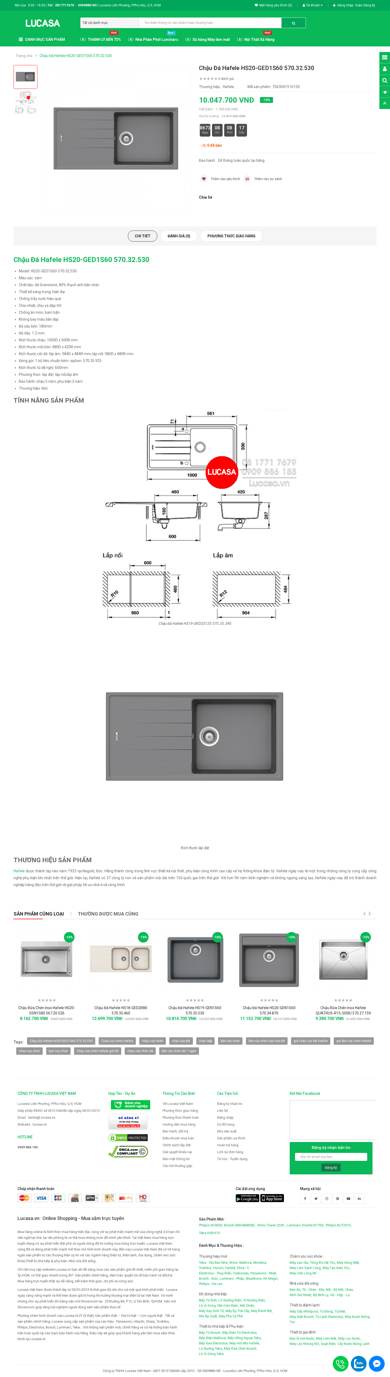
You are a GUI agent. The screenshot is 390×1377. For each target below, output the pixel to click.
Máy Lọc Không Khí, (305, 1344)
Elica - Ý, (243, 1268)
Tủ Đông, (327, 1311)
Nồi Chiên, (247, 1306)
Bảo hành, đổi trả (175, 1131)
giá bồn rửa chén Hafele (353, 1041)
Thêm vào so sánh (267, 179)
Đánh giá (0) (179, 236)
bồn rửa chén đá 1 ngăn (179, 1051)
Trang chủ (24, 56)
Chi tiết (142, 236)
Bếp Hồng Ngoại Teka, (245, 1338)
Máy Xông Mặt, (348, 1263)
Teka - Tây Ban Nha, (213, 1263)
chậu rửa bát (181, 1041)
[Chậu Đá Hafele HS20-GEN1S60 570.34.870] (269, 960)
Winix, (233, 1263)
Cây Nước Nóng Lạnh (353, 1344)
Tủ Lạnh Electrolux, (329, 1317)
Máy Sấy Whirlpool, (304, 1311)
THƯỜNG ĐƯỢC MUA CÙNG (108, 914)
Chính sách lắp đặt (177, 1145)
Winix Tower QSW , (271, 1225)
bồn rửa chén (230, 1041)
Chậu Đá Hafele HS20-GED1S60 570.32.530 (76, 56)
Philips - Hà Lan (210, 1284)
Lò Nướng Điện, (230, 1300)
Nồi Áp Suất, (208, 1316)
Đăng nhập (345, 5)
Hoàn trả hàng (228, 1145)
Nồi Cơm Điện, (228, 1306)
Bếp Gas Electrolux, (213, 1343)
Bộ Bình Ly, (321, 1295)
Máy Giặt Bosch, (302, 1317)
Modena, (260, 1263)
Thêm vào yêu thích (225, 179)
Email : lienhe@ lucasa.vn (36, 1117)
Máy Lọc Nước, (349, 1338)
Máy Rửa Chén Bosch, (240, 1348)
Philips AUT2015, (339, 1225)
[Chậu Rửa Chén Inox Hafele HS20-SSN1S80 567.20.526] (47, 960)
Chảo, (349, 1290)
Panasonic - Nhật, (263, 1273)
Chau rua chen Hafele (117, 1041)
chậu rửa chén (152, 1041)
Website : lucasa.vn (32, 1124)
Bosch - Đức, (209, 1278)
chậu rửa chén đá (140, 1051)
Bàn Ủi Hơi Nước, (302, 1338)
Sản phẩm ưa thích (231, 1138)
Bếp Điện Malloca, (213, 1338)
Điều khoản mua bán (178, 1138)
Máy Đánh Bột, (262, 1311)
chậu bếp (205, 1041)
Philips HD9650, (211, 1225)
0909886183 (88, 5)
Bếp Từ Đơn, (208, 1300)
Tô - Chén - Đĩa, (313, 1290)
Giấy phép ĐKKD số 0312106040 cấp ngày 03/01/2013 (59, 1111)
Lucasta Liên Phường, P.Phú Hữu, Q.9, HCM (49, 1104)
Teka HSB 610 (209, 1233)
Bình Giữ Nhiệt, (301, 1295)
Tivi (292, 1322)
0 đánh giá (226, 79)
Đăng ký (369, 5)
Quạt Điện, (328, 1344)
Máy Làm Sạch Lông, (306, 1268)
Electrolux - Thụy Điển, (215, 1273)
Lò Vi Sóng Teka (211, 1354)
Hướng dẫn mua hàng (179, 1124)
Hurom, (218, 1268)
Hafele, (230, 1268)
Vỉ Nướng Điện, (254, 1300)
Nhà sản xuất (227, 1131)
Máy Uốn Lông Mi (303, 1273)
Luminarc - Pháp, (232, 1278)
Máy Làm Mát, (326, 1338)
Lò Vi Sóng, (207, 1306)
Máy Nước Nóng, (357, 1317)
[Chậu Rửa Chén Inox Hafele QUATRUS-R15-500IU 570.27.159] (343, 960)
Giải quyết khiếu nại (177, 1152)
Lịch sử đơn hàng (230, 1152)
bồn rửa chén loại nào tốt (267, 1041)
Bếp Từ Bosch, (210, 1333)
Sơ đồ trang (226, 1124)
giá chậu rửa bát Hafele (311, 1041)
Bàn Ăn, (295, 1290)
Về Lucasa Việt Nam (178, 1104)
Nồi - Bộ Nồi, (335, 1290)
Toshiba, (205, 1268)
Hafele (19, 871)
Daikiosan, (241, 1273)
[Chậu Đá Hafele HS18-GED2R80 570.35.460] (121, 960)
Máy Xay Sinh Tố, (211, 1311)
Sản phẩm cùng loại (39, 914)
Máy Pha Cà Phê (231, 1316)
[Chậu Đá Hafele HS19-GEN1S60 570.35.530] (195, 960)
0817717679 (64, 5)
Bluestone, (254, 1278)
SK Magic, (271, 1278)
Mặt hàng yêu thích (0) (275, 5)
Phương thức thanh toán (181, 1117)
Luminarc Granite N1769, (305, 1225)
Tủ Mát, (340, 1311)
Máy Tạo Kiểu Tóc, (336, 1268)
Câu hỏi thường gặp (177, 1166)
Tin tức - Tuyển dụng (232, 1159)
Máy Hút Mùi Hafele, (244, 1343)
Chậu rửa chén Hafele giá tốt (98, 1051)
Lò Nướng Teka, (211, 1348)
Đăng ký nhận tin (229, 1104)
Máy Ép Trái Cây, (238, 1311)
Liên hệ (222, 1111)
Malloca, (245, 1263)
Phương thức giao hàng (231, 236)
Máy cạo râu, (299, 1263)
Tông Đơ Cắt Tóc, (323, 1263)
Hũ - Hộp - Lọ (340, 1295)
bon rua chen (58, 1051)
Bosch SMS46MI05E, (239, 1225)
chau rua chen (29, 1051)
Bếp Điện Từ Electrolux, (239, 1333)
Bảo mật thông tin (176, 1159)
